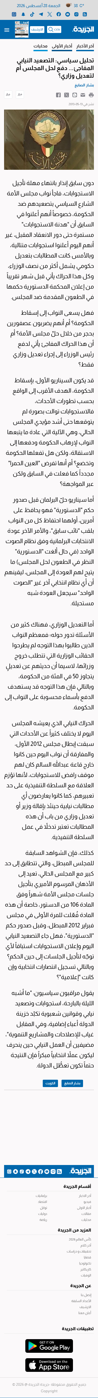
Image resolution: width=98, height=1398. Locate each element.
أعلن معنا (84, 1313)
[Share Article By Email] (83, 94)
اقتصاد (42, 1202)
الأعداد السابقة (81, 1301)
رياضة (43, 1220)
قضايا (87, 1257)
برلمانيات (41, 1196)
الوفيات (86, 1275)
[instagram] (76, 14)
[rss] (85, 14)
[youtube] (67, 14)
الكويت (50, 1083)
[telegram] (41, 14)
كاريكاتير (85, 1269)
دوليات (42, 1214)
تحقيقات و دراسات (79, 1251)
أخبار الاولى (84, 1208)
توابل (43, 1208)
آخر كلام (86, 1245)
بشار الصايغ (72, 1083)
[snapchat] (23, 14)
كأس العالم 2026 (80, 1239)
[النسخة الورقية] (22, 29)
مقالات (86, 1214)
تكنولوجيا (85, 1263)
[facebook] (58, 14)
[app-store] (49, 1362)
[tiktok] (32, 14)
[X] (49, 14)
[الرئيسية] (83, 29)
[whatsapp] (14, 14)
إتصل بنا (86, 1295)
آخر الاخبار (85, 1196)
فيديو (87, 1202)
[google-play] (49, 1343)
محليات (86, 1220)
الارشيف (37, 29)
